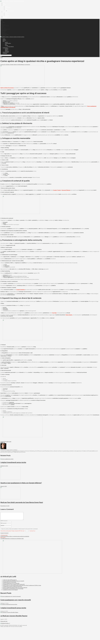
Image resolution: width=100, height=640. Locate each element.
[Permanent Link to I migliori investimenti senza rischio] (6, 459)
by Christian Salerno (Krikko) (14, 64)
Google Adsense (10, 10)
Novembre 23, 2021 (4, 505)
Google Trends (57, 190)
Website (2, 525)
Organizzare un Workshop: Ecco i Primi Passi (13, 588)
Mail (3, 523)
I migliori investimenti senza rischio (13, 462)
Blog (4, 5)
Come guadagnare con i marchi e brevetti (15, 600)
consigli (2, 441)
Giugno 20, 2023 (4, 64)
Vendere (4, 31)
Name (3, 520)
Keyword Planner (66, 190)
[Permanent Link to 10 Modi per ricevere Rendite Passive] (9, 612)
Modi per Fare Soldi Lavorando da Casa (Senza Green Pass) (21, 502)
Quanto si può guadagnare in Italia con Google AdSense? (21, 483)
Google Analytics (20, 289)
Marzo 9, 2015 (3, 486)
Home (4, 3)
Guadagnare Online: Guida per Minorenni (12, 586)
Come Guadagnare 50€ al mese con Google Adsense (15, 587)
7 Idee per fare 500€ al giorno (10, 579)
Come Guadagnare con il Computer (11, 583)
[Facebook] (0, 56)
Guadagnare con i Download (9, 582)
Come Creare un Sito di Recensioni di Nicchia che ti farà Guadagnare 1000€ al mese (22, 585)
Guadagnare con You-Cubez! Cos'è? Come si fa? (14, 584)
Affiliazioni (7, 15)
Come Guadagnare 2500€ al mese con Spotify (13, 581)
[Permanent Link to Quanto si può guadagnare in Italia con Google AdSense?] (10, 479)
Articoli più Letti (6, 16)
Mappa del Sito (3, 621)
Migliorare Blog (8, 7)
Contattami (5, 17)
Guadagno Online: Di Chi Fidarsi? (10, 589)
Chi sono (4, 4)
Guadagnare (5, 11)
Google (6, 9)
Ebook (6, 14)
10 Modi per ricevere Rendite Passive (13, 616)
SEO (6, 8)
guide (10, 441)
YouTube (54, 312)
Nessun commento (25, 64)
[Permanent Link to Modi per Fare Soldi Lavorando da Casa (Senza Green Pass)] (10, 499)
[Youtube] (1, 56)
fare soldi (6, 441)
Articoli (6, 6)
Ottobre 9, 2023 (4, 465)
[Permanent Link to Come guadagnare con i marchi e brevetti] (10, 596)
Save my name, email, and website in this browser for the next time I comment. (20, 528)
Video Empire (69, 314)
